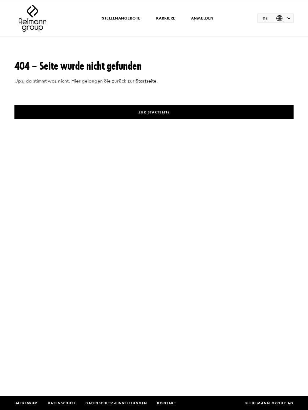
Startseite (146, 81)
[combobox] (275, 18)
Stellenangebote (121, 18)
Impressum (26, 403)
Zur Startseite (154, 112)
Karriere (165, 18)
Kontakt (167, 403)
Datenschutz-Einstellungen (116, 403)
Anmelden (202, 18)
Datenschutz (62, 403)
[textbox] (275, 18)
